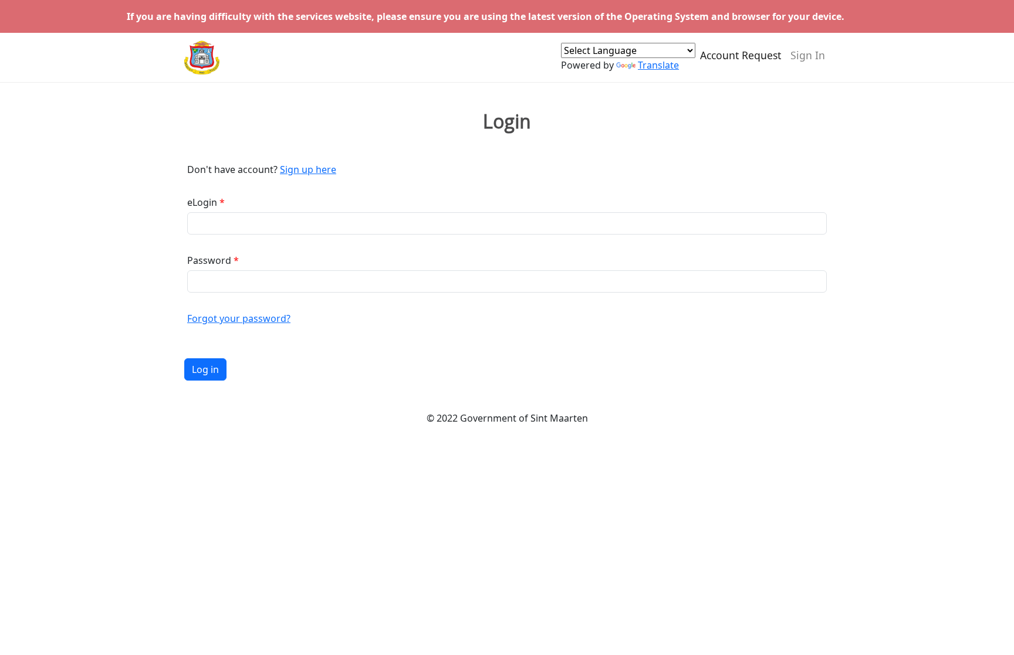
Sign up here (308, 169)
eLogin (202, 202)
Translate (658, 65)
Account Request (740, 55)
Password (209, 260)
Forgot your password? (238, 318)
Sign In (807, 55)
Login (507, 121)
